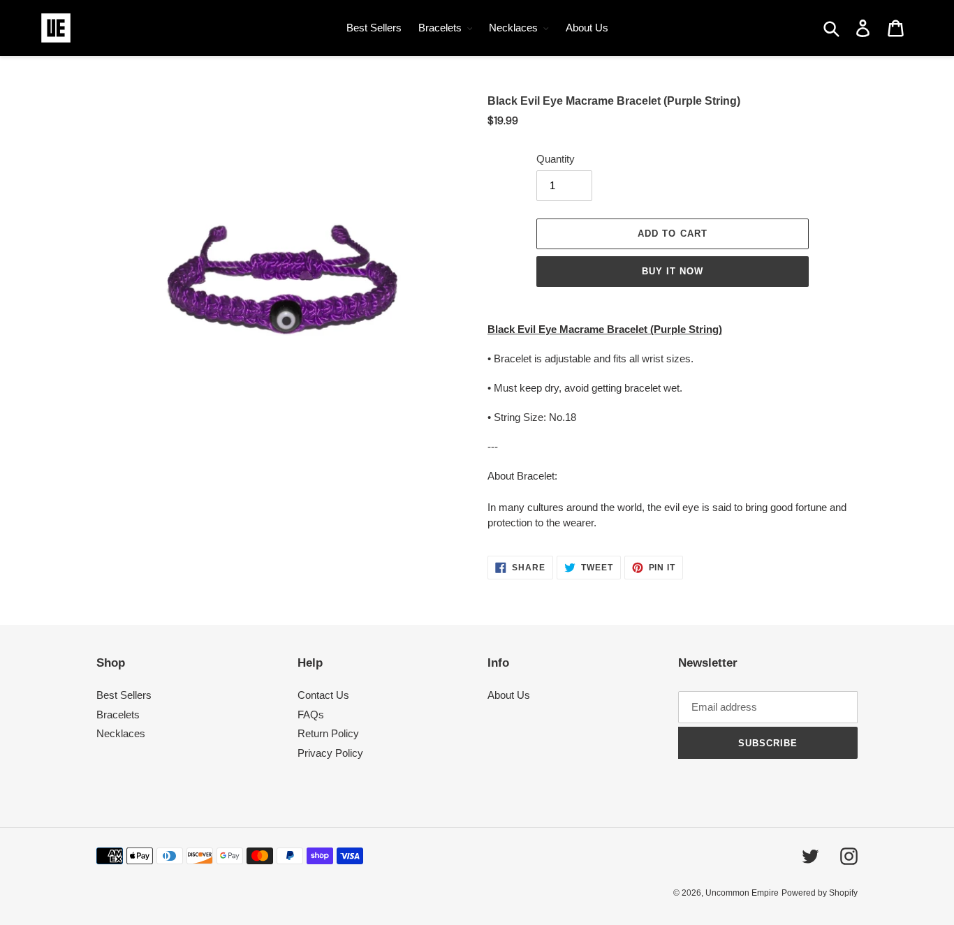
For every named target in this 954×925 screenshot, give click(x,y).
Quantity (555, 159)
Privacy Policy (330, 753)
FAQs (311, 714)
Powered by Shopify (819, 893)
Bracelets (118, 714)
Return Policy (328, 733)
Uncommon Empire (742, 893)
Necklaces (120, 733)
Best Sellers (124, 695)
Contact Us (323, 695)
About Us (508, 695)
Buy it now (672, 271)
